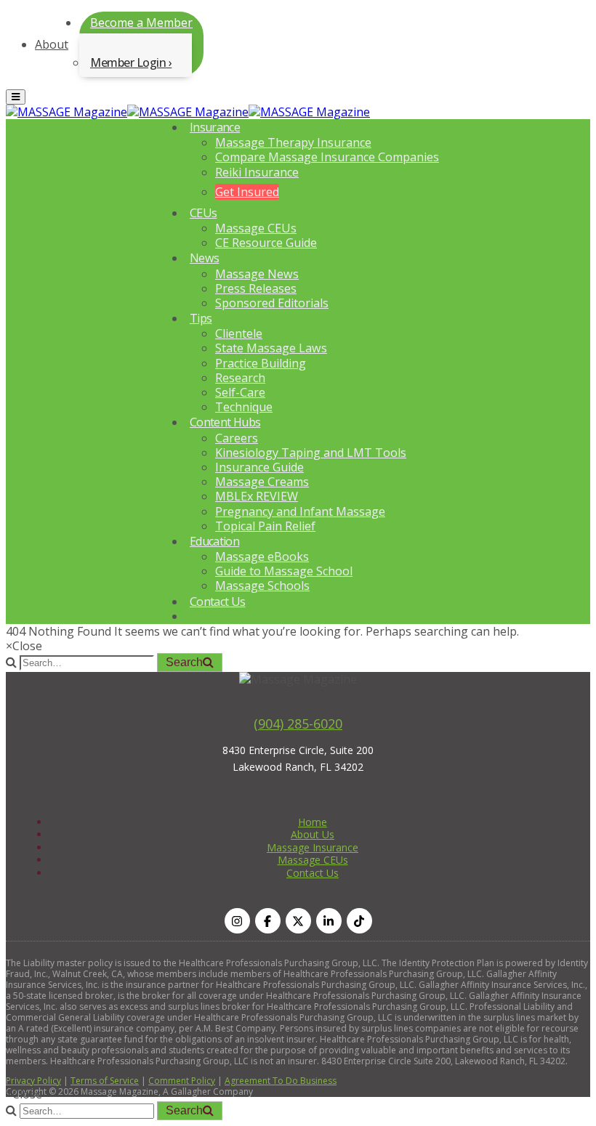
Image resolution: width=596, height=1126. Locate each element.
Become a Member (141, 23)
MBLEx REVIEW (256, 496)
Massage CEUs (256, 228)
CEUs (203, 213)
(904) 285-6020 (298, 723)
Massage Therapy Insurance (293, 142)
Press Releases (256, 288)
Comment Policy (181, 1080)
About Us (312, 834)
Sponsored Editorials (272, 303)
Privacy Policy (33, 1080)
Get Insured (247, 192)
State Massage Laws (271, 348)
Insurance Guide (259, 467)
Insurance (215, 127)
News (204, 258)
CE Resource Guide (266, 243)
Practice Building (260, 363)
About (51, 44)
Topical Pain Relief (265, 526)
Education (214, 541)
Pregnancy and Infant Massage (300, 511)
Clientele (238, 333)
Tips (201, 318)
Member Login (128, 62)
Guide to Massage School (284, 571)
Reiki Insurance (257, 172)
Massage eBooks (262, 556)
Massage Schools (262, 586)
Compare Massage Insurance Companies (327, 157)
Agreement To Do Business (281, 1080)
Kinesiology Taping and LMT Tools (310, 453)
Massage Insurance (312, 847)
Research (240, 378)
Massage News (257, 274)
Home (312, 822)
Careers (236, 438)
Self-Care (240, 392)
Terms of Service (105, 1080)
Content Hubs (225, 422)
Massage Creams (262, 482)
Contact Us (218, 601)
